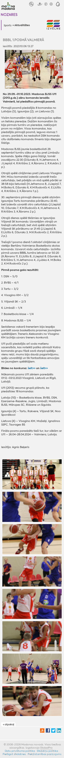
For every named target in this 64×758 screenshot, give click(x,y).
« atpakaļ (8, 724)
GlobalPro (46, 747)
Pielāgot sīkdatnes (14, 754)
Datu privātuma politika (20, 750)
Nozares (9, 14)
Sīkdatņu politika (47, 750)
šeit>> (31, 368)
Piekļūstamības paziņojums (45, 754)
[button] (57, 4)
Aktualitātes (22, 25)
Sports (7, 25)
